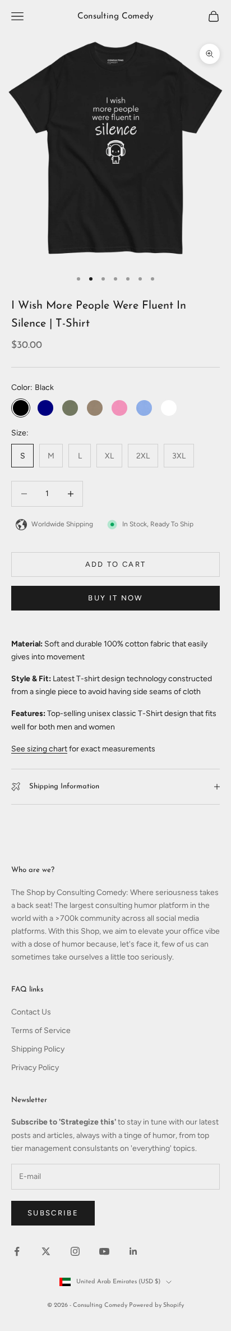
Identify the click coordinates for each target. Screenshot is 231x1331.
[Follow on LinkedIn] (133, 1251)
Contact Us (31, 1012)
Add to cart (115, 564)
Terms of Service (41, 1030)
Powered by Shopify (156, 1305)
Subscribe (52, 1213)
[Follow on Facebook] (16, 1251)
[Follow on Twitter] (46, 1251)
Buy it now (115, 598)
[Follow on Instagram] (75, 1251)
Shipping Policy (37, 1049)
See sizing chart (39, 749)
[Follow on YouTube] (104, 1251)
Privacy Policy (35, 1067)
